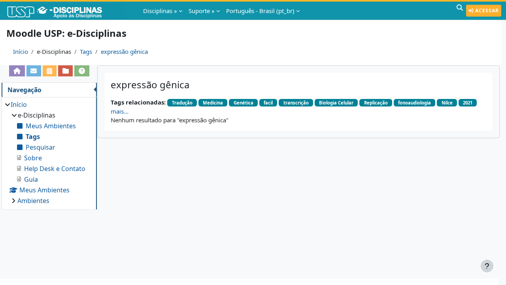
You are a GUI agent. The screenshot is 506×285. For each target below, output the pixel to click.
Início (20, 51)
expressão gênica (124, 51)
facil (268, 103)
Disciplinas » (160, 11)
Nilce (447, 103)
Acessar (486, 10)
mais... (119, 111)
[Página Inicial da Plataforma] (17, 70)
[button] (459, 11)
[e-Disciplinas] (66, 10)
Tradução (182, 103)
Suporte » (202, 11)
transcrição (296, 103)
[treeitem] (49, 152)
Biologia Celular (336, 103)
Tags (86, 51)
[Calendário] (50, 70)
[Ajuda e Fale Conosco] (81, 70)
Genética (243, 103)
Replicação (376, 103)
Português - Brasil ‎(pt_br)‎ (260, 11)
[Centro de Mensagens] (33, 70)
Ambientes (33, 200)
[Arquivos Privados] (65, 70)
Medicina (213, 103)
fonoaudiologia (414, 103)
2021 (467, 103)
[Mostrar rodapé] (487, 266)
